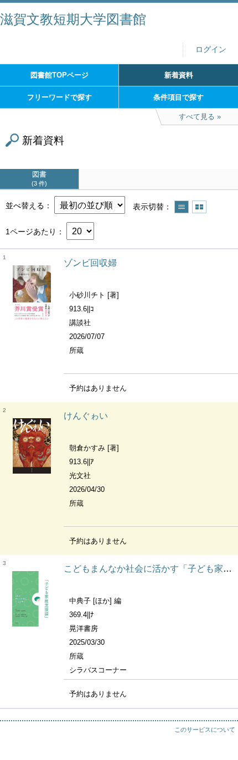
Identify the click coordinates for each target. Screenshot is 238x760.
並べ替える (25, 205)
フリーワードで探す (59, 97)
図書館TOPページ (59, 75)
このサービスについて (204, 729)
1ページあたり (31, 231)
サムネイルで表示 (199, 207)
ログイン (210, 49)
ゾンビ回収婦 (90, 263)
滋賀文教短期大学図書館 (73, 19)
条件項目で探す (178, 97)
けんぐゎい (86, 415)
